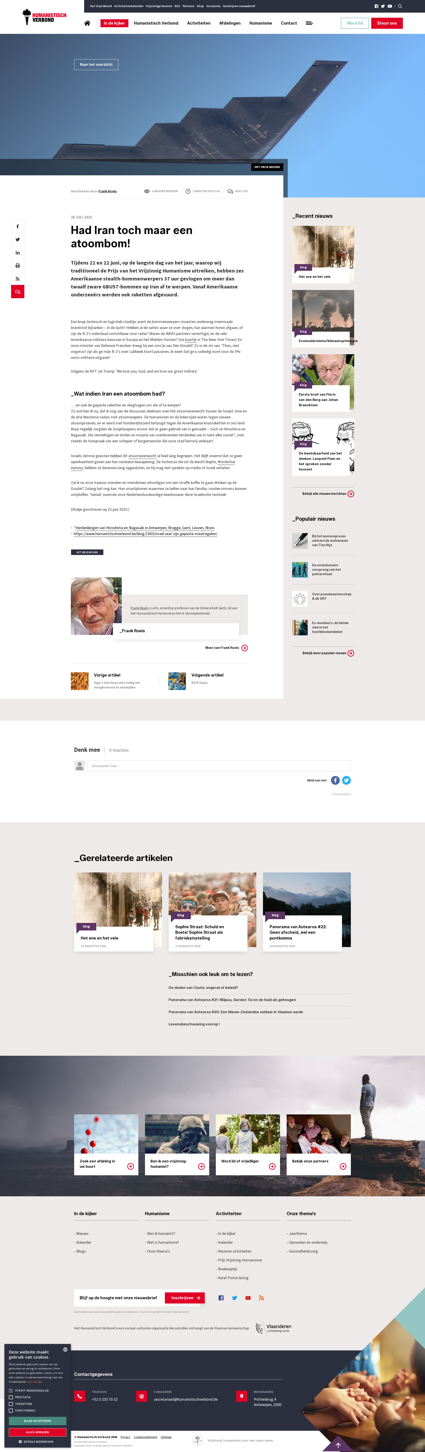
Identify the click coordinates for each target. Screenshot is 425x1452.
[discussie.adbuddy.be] (212, 771)
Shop (200, 6)
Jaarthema (298, 1233)
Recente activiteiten (234, 1251)
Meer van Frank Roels (222, 648)
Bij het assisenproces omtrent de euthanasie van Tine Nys (330, 540)
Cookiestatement (145, 1437)
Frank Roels (108, 191)
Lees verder (34, 1382)
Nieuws (82, 1233)
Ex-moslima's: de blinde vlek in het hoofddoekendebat (330, 627)
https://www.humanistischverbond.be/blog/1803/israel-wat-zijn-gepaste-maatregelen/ (145, 534)
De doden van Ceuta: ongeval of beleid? (203, 988)
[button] (37, 1441)
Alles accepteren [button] (37, 1421)
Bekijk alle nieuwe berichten (324, 494)
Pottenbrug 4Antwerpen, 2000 (267, 1402)
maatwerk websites (121, 1446)
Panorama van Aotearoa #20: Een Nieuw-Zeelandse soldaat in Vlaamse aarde (236, 1012)
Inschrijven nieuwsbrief (239, 6)
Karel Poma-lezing (233, 1278)
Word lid (355, 23)
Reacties (241, 191)
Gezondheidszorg (303, 1251)
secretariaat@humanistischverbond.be (186, 1399)
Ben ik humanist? (161, 1233)
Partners (188, 6)
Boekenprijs (227, 1269)
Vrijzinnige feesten (159, 6)
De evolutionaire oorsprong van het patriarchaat (326, 569)
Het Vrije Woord (101, 6)
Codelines (101, 1442)
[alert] (37, 1396)
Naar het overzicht (96, 64)
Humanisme (260, 23)
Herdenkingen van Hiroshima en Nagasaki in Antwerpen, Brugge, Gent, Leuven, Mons (144, 528)
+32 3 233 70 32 (105, 1399)
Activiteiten (199, 23)
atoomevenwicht (142, 456)
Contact (289, 23)
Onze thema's (158, 1251)
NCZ (177, 6)
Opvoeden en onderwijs (308, 1242)
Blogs (81, 1251)
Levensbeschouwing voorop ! (194, 1024)
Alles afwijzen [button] (37, 1432)
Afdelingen (230, 23)
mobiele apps (100, 1446)
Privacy (125, 1437)
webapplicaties (82, 1446)
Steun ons (387, 23)
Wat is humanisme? (163, 1242)
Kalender (83, 1242)
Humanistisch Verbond (156, 23)
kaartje (191, 339)
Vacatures (213, 6)
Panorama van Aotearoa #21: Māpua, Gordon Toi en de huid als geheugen (232, 1000)
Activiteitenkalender (128, 6)
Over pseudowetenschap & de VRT (332, 596)
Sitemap (166, 1437)
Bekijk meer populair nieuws (324, 653)
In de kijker (114, 23)
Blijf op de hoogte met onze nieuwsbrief (136, 1297)
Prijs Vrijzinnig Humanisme (240, 1260)
